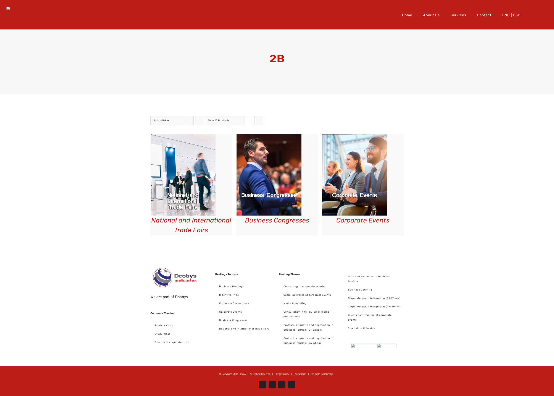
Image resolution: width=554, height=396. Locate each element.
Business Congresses (277, 220)
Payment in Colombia (322, 374)
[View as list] (259, 120)
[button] (546, 14)
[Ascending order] (199, 120)
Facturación (300, 374)
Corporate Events (362, 220)
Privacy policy (282, 374)
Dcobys (181, 297)
